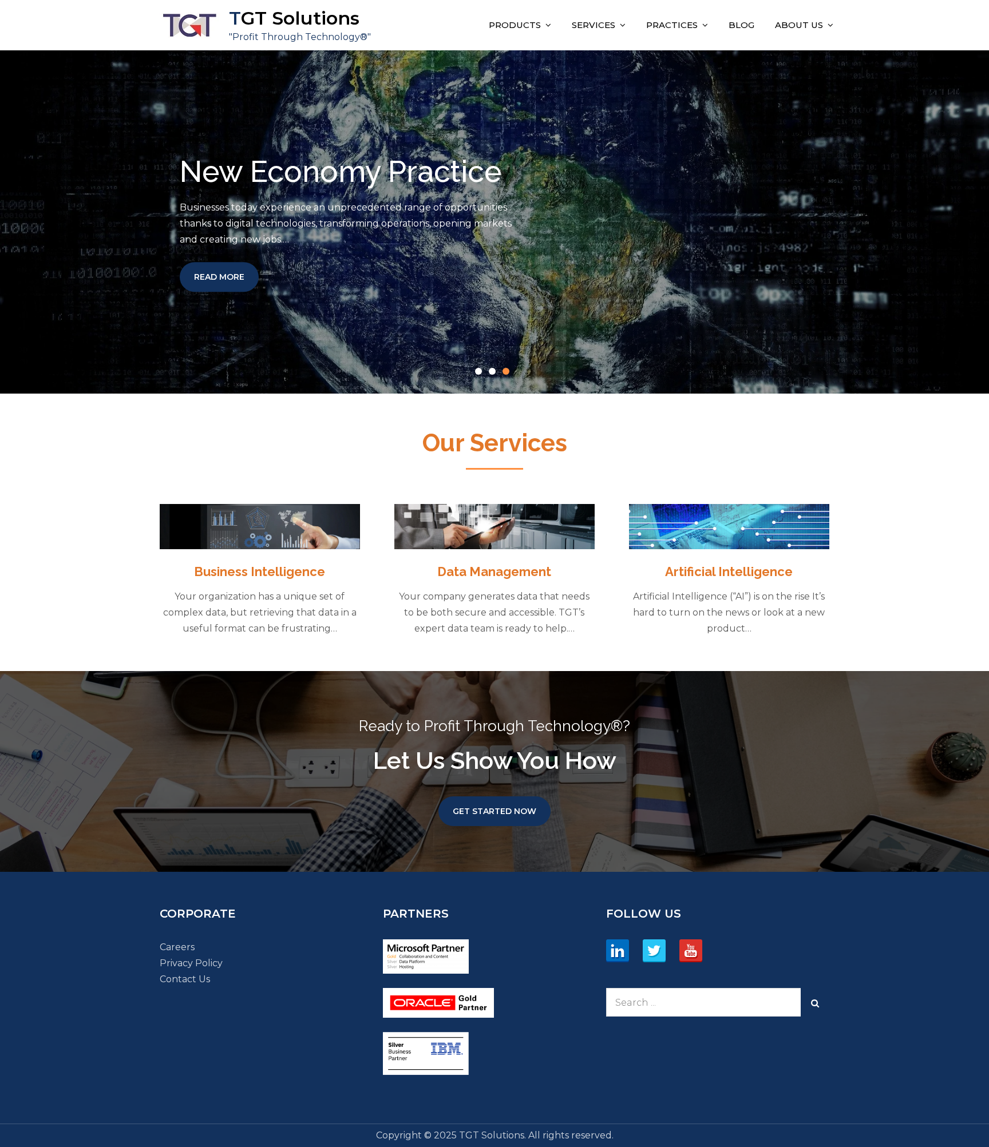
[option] (494, 222)
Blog (741, 24)
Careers (177, 947)
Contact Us (185, 979)
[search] (815, 1002)
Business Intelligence (259, 571)
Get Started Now (494, 811)
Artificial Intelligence (729, 571)
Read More (226, 276)
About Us (799, 24)
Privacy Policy (191, 963)
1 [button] (480, 373)
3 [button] (508, 373)
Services (593, 24)
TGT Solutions (294, 18)
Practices (672, 24)
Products (515, 24)
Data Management (494, 571)
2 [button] (494, 373)
